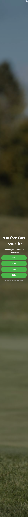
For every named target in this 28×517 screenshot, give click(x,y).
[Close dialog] (26, 2)
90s (14, 269)
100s (14, 275)
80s (14, 263)
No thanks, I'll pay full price (14, 280)
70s (14, 258)
